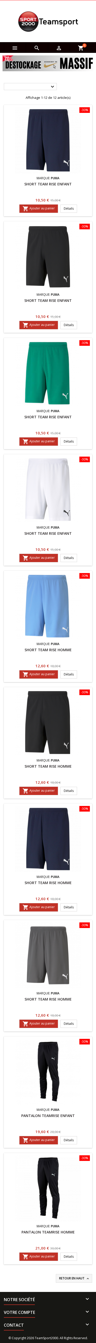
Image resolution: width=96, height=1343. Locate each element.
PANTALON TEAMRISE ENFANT (48, 1115)
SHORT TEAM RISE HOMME (48, 649)
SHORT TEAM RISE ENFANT (48, 184)
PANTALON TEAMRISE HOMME (48, 1232)
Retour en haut (74, 1278)
